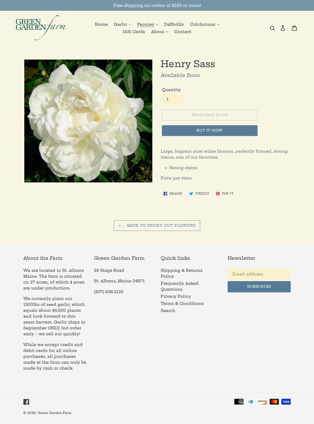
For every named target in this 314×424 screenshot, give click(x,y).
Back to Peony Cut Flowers (161, 225)
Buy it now (209, 130)
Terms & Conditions (182, 303)
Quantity (171, 89)
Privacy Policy (176, 296)
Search (168, 310)
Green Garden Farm (55, 413)
